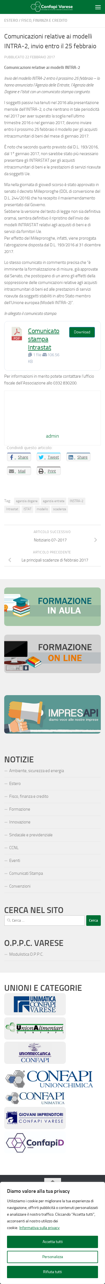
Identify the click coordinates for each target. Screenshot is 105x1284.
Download (82, 332)
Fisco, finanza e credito (44, 20)
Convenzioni (20, 886)
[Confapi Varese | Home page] (49, 7)
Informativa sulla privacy (39, 1227)
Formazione (19, 809)
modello (42, 509)
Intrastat (12, 509)
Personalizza (52, 1256)
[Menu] (98, 7)
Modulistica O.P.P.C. (26, 954)
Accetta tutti (53, 1241)
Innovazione (20, 822)
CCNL (13, 847)
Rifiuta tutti (52, 1271)
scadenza (59, 509)
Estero (11, 20)
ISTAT (27, 509)
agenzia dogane (27, 501)
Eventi (14, 860)
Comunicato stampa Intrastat (43, 339)
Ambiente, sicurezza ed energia (36, 770)
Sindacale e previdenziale (31, 834)
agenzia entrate (53, 501)
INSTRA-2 (76, 501)
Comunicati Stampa (26, 873)
